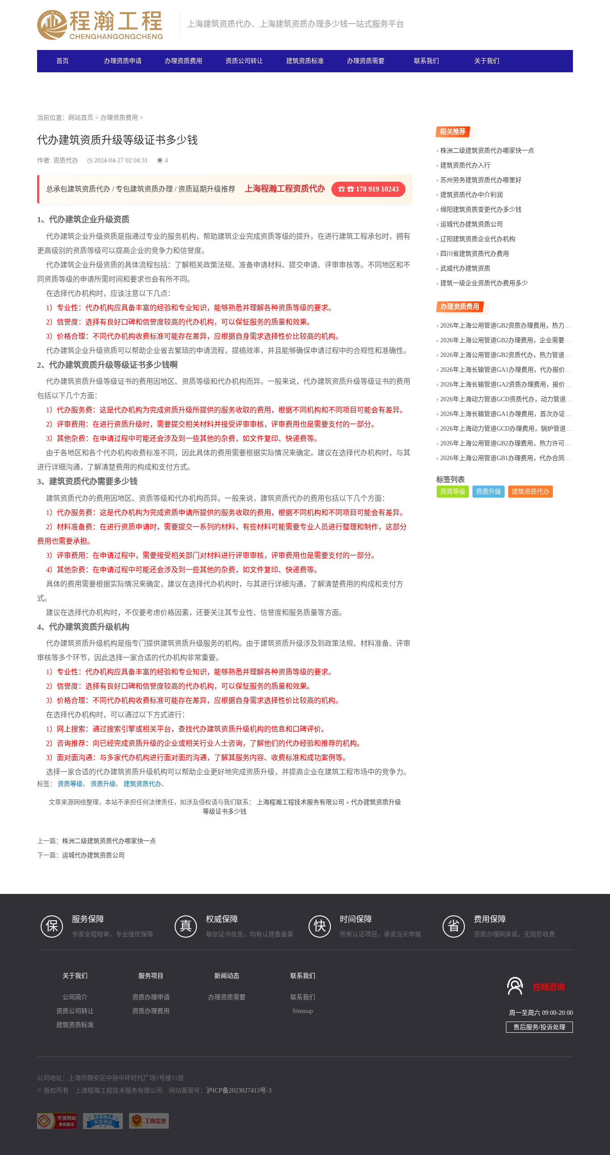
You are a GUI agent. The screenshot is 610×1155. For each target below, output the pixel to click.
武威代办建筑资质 (465, 268)
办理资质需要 (365, 61)
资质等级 (70, 784)
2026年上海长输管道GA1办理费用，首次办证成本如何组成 (521, 414)
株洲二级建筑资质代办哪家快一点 (109, 841)
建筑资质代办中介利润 (471, 194)
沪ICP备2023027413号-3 (239, 1090)
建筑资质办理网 (104, 25)
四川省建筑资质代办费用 (474, 253)
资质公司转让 (244, 61)
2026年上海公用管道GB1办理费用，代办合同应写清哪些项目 (524, 458)
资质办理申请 (151, 997)
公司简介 (75, 997)
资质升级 (103, 784)
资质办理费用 (151, 1011)
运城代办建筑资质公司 (93, 855)
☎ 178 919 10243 (372, 189)
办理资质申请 (123, 61)
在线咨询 (549, 987)
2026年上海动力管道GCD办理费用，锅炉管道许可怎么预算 (521, 428)
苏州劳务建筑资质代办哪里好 (481, 180)
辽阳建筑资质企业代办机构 (477, 239)
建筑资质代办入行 (465, 165)
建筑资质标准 (305, 61)
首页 (62, 61)
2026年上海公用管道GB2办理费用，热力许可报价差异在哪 (521, 443)
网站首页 (80, 117)
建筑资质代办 (142, 784)
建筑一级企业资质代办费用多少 (484, 283)
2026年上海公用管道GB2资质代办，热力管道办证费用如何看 (524, 355)
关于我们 (486, 61)
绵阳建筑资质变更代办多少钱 (481, 209)
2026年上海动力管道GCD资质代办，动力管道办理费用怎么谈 (525, 399)
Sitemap (302, 1011)
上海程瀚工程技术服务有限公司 (300, 802)
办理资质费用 (183, 61)
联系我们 (426, 61)
